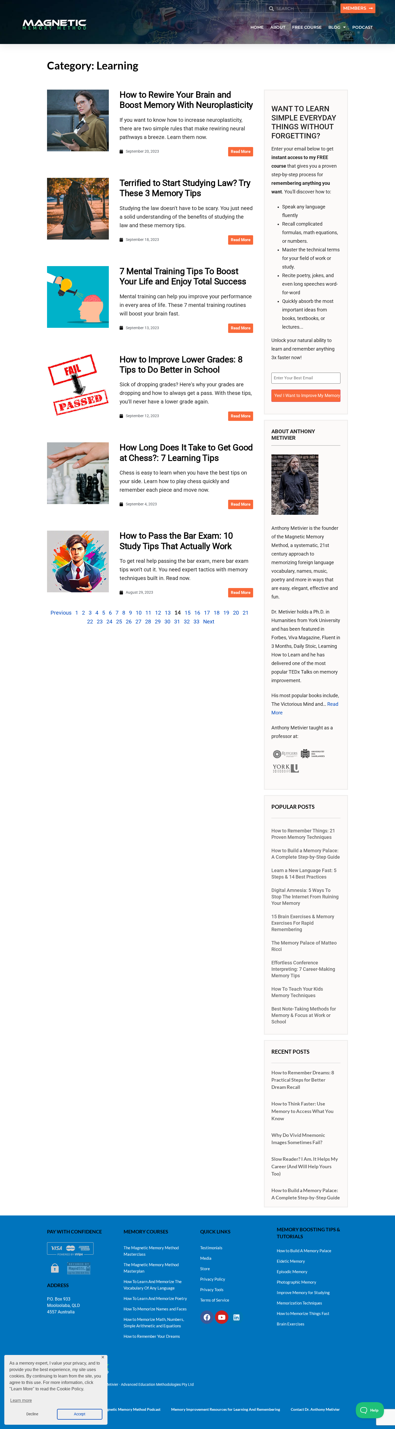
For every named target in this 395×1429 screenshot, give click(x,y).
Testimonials (211, 1247)
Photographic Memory (296, 1282)
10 (139, 612)
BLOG (334, 27)
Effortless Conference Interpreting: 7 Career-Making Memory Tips (303, 969)
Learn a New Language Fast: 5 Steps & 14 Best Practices (303, 874)
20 (236, 612)
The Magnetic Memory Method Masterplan (151, 1267)
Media (205, 1258)
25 (119, 621)
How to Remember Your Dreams (152, 1336)
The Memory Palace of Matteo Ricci (304, 946)
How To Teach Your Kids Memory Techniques (297, 992)
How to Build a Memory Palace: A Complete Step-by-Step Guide (305, 854)
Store (205, 1268)
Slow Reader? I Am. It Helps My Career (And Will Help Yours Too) (304, 1166)
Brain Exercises (290, 1323)
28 (148, 621)
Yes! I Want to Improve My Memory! (307, 395)
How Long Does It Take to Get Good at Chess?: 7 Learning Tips (186, 452)
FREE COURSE (307, 27)
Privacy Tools (212, 1289)
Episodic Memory (292, 1271)
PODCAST (362, 27)
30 (167, 621)
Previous (61, 612)
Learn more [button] (21, 1400)
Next (208, 621)
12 (158, 612)
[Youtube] (221, 1317)
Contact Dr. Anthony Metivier (315, 1409)
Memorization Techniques (299, 1303)
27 (138, 621)
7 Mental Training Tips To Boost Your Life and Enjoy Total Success (183, 276)
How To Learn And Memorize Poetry (155, 1298)
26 (129, 621)
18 (217, 612)
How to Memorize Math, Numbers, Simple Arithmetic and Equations (154, 1322)
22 (90, 621)
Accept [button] (79, 1414)
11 (148, 612)
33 (196, 621)
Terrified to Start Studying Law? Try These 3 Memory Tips (185, 188)
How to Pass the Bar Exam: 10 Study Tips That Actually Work (176, 541)
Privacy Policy (212, 1279)
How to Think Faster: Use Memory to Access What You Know (302, 1111)
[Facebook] (207, 1317)
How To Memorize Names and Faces (155, 1308)
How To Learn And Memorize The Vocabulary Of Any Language (153, 1284)
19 (226, 612)
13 (168, 612)
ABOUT (277, 27)
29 (158, 621)
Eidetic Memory (291, 1261)
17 (207, 612)
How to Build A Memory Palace (304, 1250)
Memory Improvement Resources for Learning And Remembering (225, 1409)
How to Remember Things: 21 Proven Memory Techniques (303, 834)
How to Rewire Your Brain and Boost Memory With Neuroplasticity (186, 100)
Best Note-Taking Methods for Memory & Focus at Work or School (303, 1015)
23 (100, 621)
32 (187, 621)
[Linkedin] (236, 1317)
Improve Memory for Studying (303, 1292)
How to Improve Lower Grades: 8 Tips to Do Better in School (181, 364)
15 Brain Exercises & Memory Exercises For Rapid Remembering (302, 923)
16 (197, 612)
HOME (257, 27)
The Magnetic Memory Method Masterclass (151, 1251)
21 (246, 612)
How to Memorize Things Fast (303, 1313)
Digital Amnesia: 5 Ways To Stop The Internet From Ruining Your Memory (305, 897)
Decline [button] (32, 1414)
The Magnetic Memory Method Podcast (127, 1409)
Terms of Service (214, 1300)
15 (188, 612)
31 (177, 621)
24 (109, 621)
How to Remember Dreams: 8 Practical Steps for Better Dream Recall (302, 1080)
